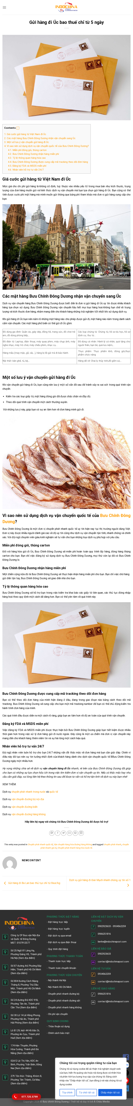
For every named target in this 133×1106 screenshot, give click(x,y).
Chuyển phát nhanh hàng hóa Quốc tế (75, 848)
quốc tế (53, 791)
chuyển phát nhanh (112, 844)
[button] (17, 128)
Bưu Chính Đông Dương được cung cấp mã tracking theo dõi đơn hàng (48, 161)
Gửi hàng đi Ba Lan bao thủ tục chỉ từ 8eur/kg (34, 883)
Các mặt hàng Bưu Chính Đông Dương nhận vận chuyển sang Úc (39, 138)
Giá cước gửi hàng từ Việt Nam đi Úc (25, 134)
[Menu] (4, 7)
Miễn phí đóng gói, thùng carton (27, 150)
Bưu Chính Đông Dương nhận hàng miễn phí (33, 154)
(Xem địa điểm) (26, 958)
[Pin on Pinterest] (75, 833)
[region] (91, 1079)
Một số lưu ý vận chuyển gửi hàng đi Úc (26, 142)
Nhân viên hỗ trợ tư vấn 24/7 (26, 169)
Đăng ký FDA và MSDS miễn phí (27, 165)
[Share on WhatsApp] (51, 833)
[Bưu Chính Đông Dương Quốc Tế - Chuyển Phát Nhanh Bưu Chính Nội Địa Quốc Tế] (67, 7)
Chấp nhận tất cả (110, 1092)
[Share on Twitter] (63, 833)
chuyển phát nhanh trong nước (28, 791)
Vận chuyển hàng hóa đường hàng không (73, 844)
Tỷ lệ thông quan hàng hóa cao (27, 157)
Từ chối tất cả (86, 1092)
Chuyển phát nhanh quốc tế (40, 844)
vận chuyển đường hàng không (29, 814)
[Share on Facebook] (57, 833)
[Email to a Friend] (69, 833)
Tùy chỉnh (67, 1092)
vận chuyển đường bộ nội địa (28, 799)
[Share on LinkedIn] (81, 833)
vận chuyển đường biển (24, 806)
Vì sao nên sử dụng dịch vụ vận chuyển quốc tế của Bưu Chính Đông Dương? (46, 146)
